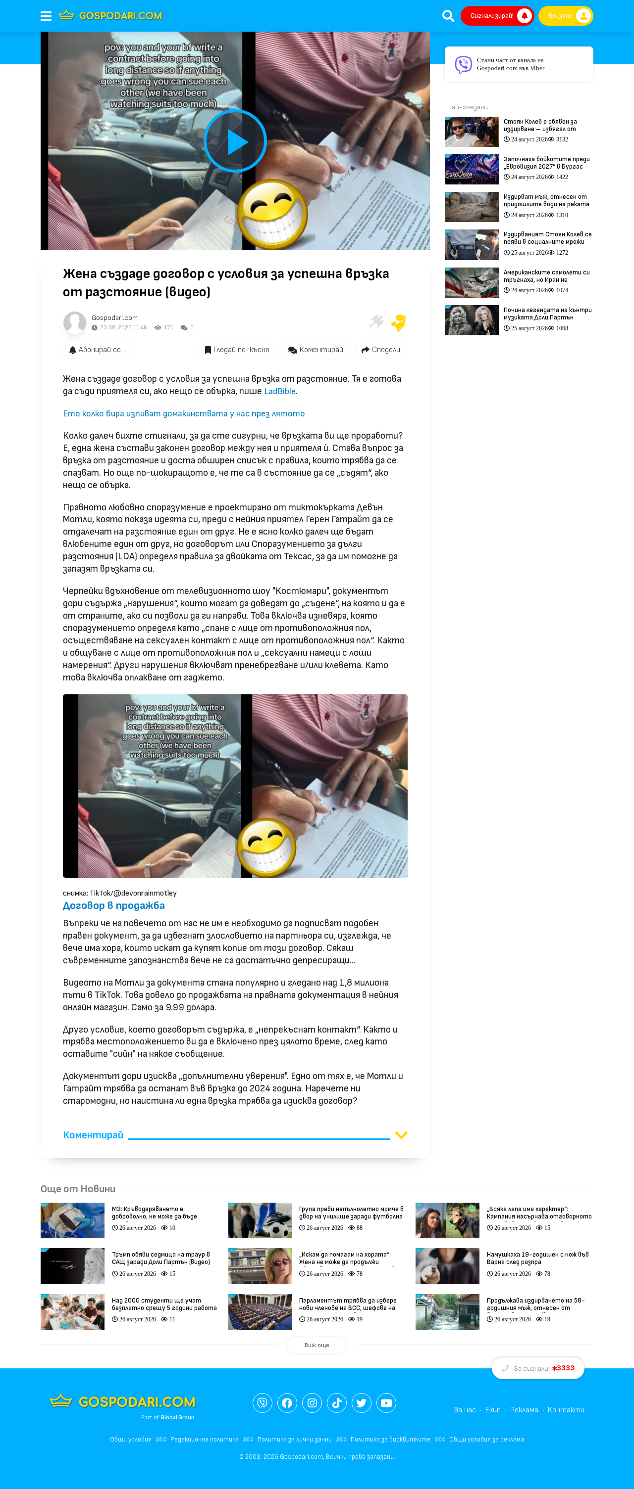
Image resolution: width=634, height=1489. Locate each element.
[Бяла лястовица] (375, 323)
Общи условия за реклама (486, 1440)
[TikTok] (337, 1403)
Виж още (317, 1345)
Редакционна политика (204, 1440)
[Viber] (262, 1403)
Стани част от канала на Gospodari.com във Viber (510, 64)
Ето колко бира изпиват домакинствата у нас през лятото (184, 413)
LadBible (280, 391)
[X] (361, 1403)
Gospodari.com (115, 318)
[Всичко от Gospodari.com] (75, 323)
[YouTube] (386, 1403)
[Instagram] (312, 1403)
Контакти (566, 1410)
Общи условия (131, 1440)
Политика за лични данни (295, 1440)
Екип (493, 1410)
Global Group (177, 1417)
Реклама (524, 1410)
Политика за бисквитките (390, 1440)
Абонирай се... (102, 350)
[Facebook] (287, 1403)
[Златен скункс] (399, 323)
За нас (465, 1410)
